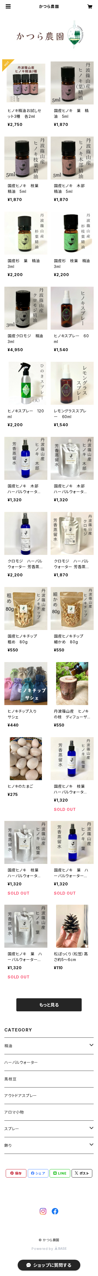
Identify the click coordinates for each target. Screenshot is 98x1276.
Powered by (43, 1249)
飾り (8, 1145)
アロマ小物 (14, 1112)
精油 (8, 1045)
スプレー (11, 1128)
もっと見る (49, 1005)
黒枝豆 (10, 1079)
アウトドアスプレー (20, 1095)
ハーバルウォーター (21, 1062)
